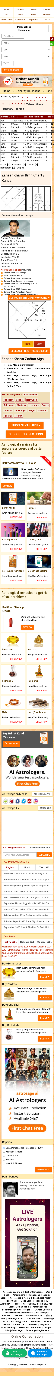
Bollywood (9, 405)
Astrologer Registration (38, 1330)
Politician (8, 400)
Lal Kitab (18, 1315)
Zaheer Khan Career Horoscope (18, 281)
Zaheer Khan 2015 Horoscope (17, 289)
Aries (6, 10)
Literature (34, 405)
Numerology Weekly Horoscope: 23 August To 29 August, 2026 (28, 885)
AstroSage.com (39, 1364)
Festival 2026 (10, 942)
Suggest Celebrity (25, 425)
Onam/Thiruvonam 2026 (19, 953)
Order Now (43, 1169)
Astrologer (20, 410)
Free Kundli (11, 1301)
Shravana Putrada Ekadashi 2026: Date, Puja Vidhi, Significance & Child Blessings (28, 879)
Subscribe (45, 808)
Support (48, 1327)
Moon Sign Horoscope (32, 1301)
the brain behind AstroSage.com (31, 1185)
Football (8, 416)
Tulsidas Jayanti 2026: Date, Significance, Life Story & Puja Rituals (28, 921)
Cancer (47, 10)
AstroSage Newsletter (14, 847)
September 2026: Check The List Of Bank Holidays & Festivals (28, 927)
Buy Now (13, 743)
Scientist (42, 410)
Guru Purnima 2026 (11, 949)
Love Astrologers (36, 1348)
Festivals (9, 936)
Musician (21, 405)
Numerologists (18, 1348)
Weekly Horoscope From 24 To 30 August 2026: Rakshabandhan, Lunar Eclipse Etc (28, 873)
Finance (10, 1159)
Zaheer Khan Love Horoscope (17, 278)
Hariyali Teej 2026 (30, 949)
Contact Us (18, 1324)
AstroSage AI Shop (12, 1292)
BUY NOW (7, 486)
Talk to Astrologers (11, 1341)
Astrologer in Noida (20, 1298)
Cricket (19, 400)
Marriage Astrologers (36, 1344)
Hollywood (31, 400)
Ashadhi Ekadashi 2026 (40, 946)
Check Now (16, 517)
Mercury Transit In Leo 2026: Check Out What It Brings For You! (28, 891)
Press (17, 1304)
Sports (45, 405)
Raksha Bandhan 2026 (42, 953)
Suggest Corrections (26, 434)
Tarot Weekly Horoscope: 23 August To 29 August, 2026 (28, 897)
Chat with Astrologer (34, 1341)
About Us (32, 1324)
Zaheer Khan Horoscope (14, 273)
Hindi (27, 867)
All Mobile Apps (42, 794)
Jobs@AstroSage (13, 1330)
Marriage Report (14, 1151)
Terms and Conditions (30, 1327)
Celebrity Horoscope (28, 90)
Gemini (33, 10)
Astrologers (19, 1295)
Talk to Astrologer (16, 1353)
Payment (44, 1324)
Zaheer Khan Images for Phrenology (20, 294)
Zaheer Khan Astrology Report (17, 292)
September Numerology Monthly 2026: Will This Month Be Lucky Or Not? (28, 903)
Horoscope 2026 (34, 1315)
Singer (32, 410)
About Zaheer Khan (12, 275)
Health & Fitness (14, 1163)
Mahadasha (34, 1295)
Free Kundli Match (42, 1298)
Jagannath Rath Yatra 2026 (15, 946)
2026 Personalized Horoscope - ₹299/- (25, 1148)
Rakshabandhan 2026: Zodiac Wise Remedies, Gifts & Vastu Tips (28, 915)
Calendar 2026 (44, 942)
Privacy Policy (8, 1327)
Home (6, 90)
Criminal (8, 410)
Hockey (18, 416)
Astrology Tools (19, 1321)
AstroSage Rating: (11, 269)
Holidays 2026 (27, 942)
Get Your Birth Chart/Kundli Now (29, 298)
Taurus (20, 10)
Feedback (36, 1321)
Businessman (30, 394)
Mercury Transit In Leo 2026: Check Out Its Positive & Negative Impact (28, 909)
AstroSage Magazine (16, 861)
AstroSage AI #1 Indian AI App (38, 1304)
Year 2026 (44, 867)
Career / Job (12, 1155)
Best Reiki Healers (34, 1357)
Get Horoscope (12, 70)
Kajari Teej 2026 (9, 956)
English (10, 867)
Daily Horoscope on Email (41, 847)
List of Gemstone (33, 1292)
